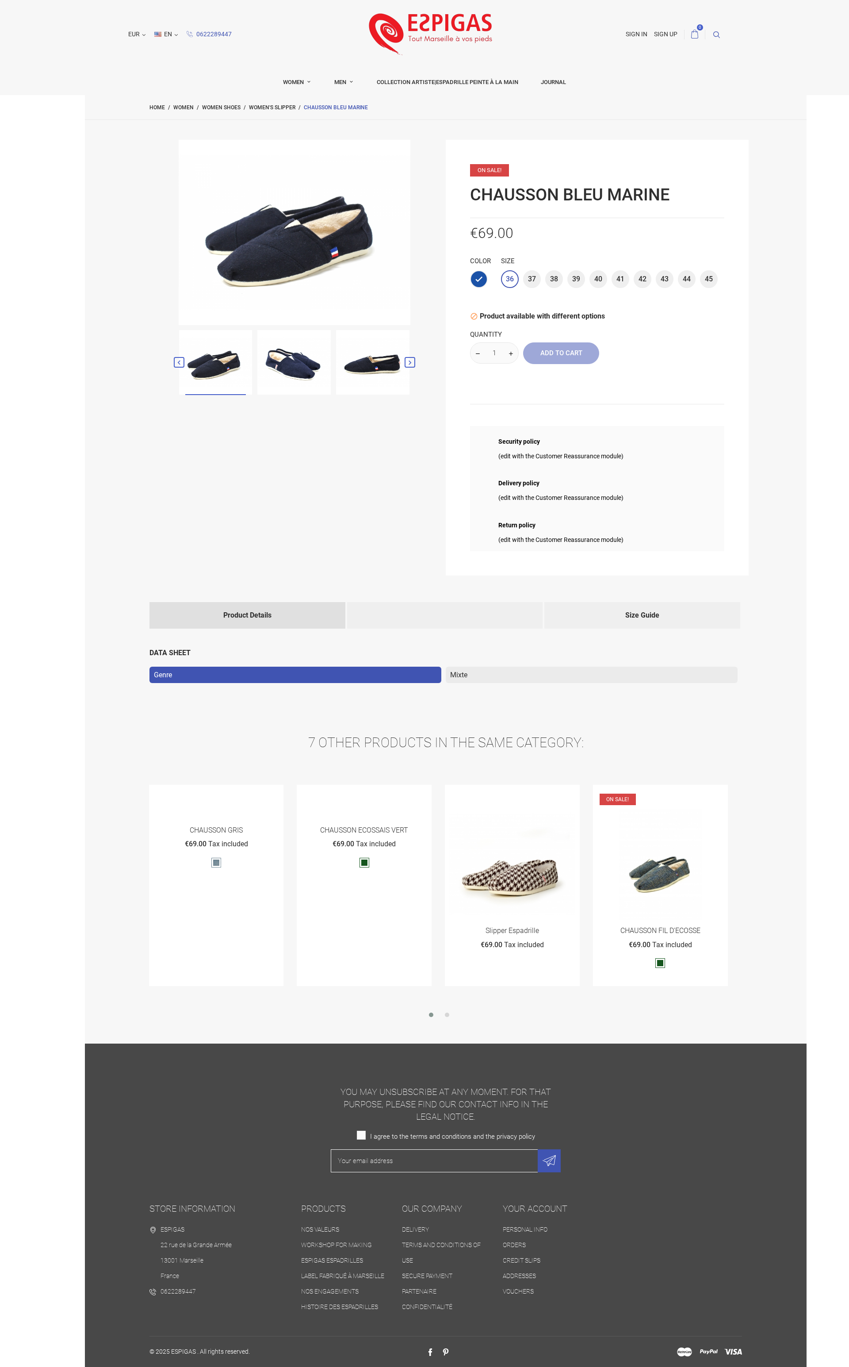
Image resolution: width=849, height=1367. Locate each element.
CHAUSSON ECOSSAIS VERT (216, 830)
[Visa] (733, 1352)
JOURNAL (553, 82)
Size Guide (642, 615)
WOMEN (294, 82)
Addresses (519, 1275)
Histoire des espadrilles (339, 1306)
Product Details (247, 615)
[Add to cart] (194, 795)
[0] (694, 34)
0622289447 (213, 34)
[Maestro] (684, 1352)
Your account (535, 1208)
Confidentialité (427, 1306)
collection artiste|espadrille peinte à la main (447, 82)
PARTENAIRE (419, 1291)
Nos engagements (330, 1291)
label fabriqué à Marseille (342, 1275)
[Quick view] (216, 795)
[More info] (238, 795)
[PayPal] (709, 1352)
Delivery (415, 1229)
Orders (514, 1244)
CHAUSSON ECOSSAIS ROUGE (660, 930)
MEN (341, 82)
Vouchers (518, 1291)
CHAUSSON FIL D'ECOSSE (512, 930)
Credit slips (521, 1260)
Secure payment (427, 1275)
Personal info (525, 1229)
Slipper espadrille (364, 930)
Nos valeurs (320, 1229)
